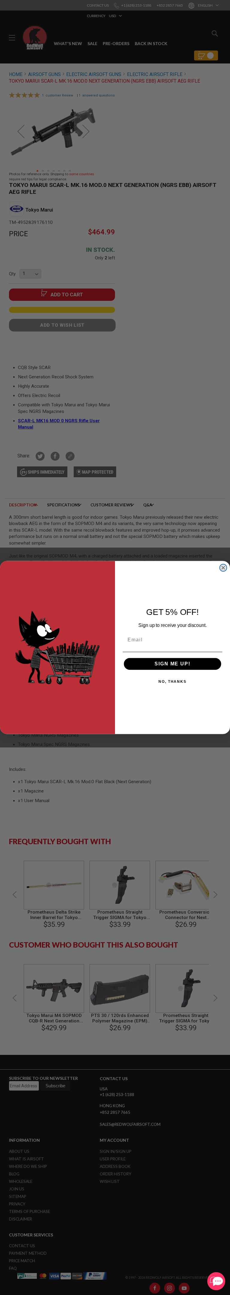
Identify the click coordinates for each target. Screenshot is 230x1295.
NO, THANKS (172, 682)
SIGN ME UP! (172, 663)
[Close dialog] (223, 568)
